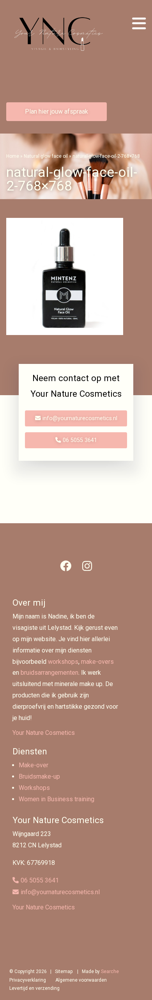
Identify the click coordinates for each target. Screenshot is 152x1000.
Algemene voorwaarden (81, 980)
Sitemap (63, 971)
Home (12, 156)
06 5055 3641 (80, 440)
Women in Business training (56, 799)
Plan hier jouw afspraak (56, 111)
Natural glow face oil (46, 156)
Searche (110, 971)
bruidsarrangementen (49, 672)
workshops (63, 661)
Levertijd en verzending (34, 988)
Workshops (34, 787)
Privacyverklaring (27, 980)
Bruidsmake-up (39, 776)
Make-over (33, 765)
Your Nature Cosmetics (43, 732)
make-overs (97, 661)
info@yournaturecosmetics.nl (79, 418)
